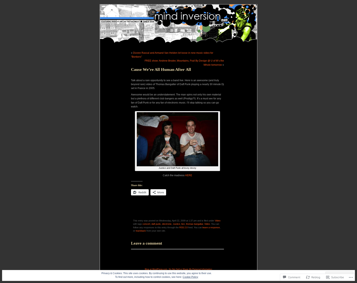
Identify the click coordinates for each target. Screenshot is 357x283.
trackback (141, 230)
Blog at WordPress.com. (156, 269)
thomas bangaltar (194, 224)
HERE (188, 175)
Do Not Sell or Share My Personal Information (190, 269)
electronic (167, 224)
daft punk (156, 224)
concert (146, 224)
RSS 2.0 (183, 227)
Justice (176, 224)
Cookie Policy (190, 277)
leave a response (211, 227)
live (183, 224)
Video (217, 220)
